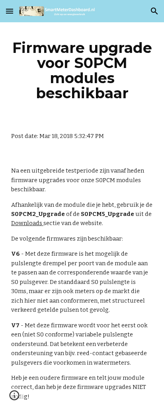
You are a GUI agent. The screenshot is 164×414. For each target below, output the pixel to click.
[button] (9, 11)
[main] (82, 70)
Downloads (27, 223)
